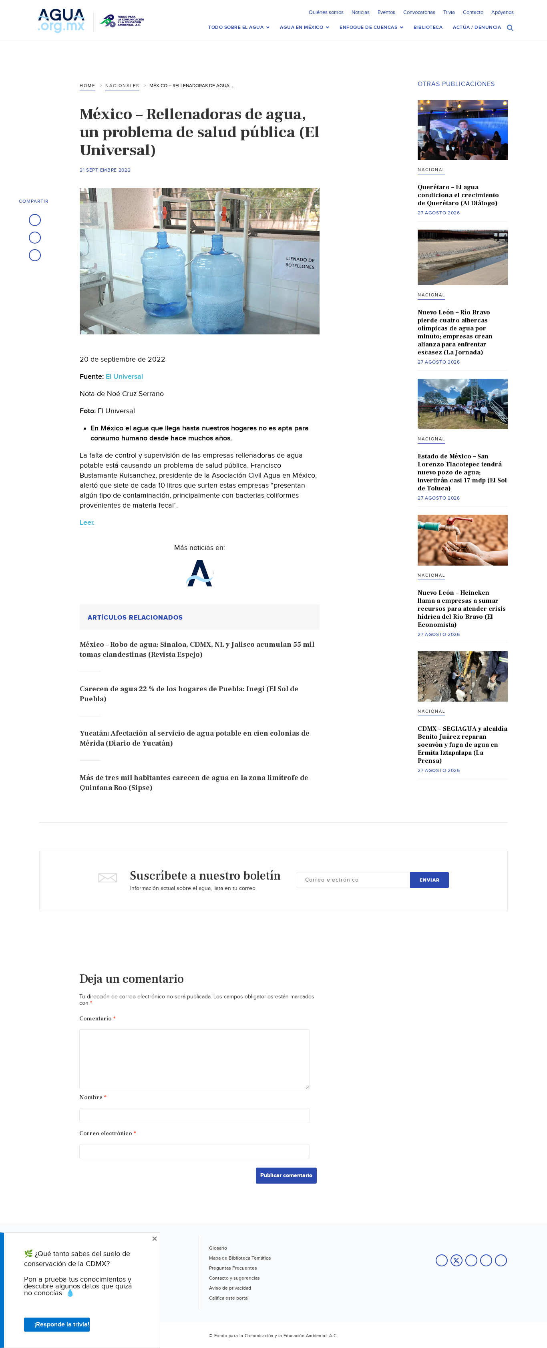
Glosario (218, 1248)
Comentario (97, 1018)
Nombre (93, 1097)
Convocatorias (419, 12)
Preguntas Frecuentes (233, 1268)
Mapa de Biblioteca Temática (240, 1258)
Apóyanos (502, 12)
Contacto (473, 12)
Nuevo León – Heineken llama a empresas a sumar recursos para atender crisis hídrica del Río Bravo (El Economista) (462, 609)
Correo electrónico (107, 1133)
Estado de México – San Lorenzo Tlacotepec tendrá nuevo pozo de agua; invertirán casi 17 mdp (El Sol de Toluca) (462, 472)
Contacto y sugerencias (234, 1278)
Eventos (386, 12)
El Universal (124, 376)
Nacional (431, 169)
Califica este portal (229, 1298)
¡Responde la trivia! (61, 1324)
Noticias (361, 12)
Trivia (449, 12)
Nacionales (122, 85)
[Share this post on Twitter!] (35, 238)
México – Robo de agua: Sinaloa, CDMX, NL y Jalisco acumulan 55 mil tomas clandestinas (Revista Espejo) (197, 649)
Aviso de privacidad (230, 1288)
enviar (430, 880)
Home (87, 85)
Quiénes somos (326, 12)
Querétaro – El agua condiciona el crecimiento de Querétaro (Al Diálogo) (458, 195)
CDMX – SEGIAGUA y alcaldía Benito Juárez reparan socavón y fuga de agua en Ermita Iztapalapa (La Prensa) (462, 745)
